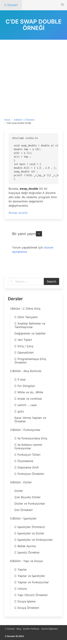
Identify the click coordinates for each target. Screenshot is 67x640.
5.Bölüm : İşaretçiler (23, 518)
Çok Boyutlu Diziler (27, 497)
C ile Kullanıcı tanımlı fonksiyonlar (28, 446)
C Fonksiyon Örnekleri (29, 474)
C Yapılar (20, 569)
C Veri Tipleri (23, 340)
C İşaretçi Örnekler (27, 552)
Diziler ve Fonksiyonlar (29, 503)
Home (7, 119)
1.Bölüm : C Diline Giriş (25, 308)
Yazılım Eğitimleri (49, 628)
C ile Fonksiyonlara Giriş (30, 438)
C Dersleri (10, 628)
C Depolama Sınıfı (26, 467)
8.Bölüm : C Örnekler (24, 119)
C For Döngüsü (24, 386)
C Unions (20, 588)
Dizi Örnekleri (23, 510)
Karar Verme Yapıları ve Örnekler (30, 419)
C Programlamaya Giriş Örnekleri (30, 360)
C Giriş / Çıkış (23, 346)
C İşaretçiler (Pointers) (29, 527)
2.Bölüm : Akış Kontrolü (25, 371)
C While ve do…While (28, 392)
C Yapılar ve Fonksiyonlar (31, 582)
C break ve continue (28, 398)
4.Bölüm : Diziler (21, 482)
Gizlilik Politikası (31, 628)
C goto (19, 411)
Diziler (18, 491)
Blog (19, 628)
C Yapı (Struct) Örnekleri (31, 595)
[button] (62, 4)
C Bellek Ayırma (25, 546)
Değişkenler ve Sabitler (30, 333)
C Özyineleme (23, 461)
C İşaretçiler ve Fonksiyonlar (33, 539)
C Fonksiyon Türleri (27, 454)
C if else (20, 379)
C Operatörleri (24, 352)
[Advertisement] (33, 74)
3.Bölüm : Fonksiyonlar (25, 430)
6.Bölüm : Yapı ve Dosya (26, 561)
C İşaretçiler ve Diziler (29, 533)
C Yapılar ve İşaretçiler (29, 576)
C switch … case (25, 405)
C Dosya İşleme (25, 601)
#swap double (18, 212)
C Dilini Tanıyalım (26, 317)
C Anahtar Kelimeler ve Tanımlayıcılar (29, 325)
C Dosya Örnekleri (26, 608)
